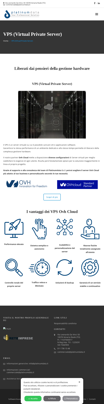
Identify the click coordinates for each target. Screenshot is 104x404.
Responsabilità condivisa (65, 323)
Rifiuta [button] (53, 398)
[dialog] (52, 391)
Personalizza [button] (72, 398)
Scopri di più (52, 197)
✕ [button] (79, 382)
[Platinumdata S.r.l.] (21, 14)
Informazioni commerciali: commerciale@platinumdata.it (20, 371)
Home (5, 41)
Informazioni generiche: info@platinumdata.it (27, 363)
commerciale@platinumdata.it (71, 352)
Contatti (92, 399)
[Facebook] (94, 3)
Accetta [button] (34, 398)
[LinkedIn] (99, 3)
